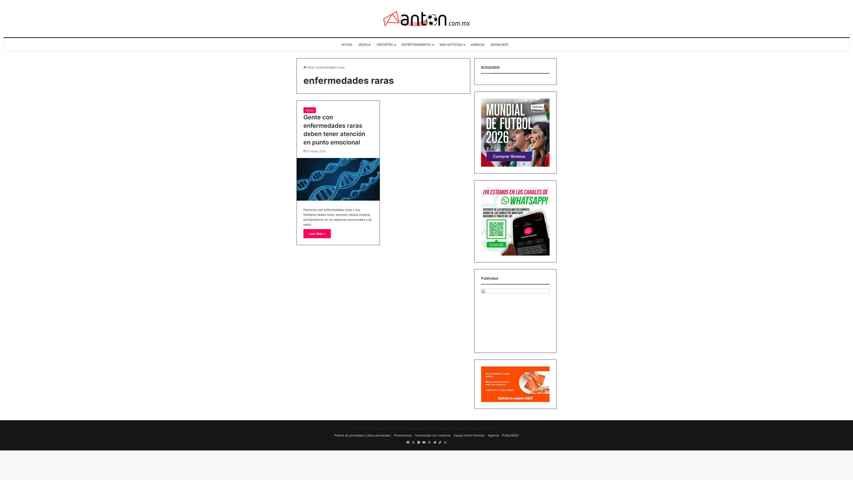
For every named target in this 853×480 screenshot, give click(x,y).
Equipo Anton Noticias (469, 435)
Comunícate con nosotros (433, 435)
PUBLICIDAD (510, 435)
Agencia (493, 435)
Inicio (310, 67)
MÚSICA (365, 44)
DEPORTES (385, 44)
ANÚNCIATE (499, 44)
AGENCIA (477, 44)
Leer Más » (317, 234)
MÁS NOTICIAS (451, 44)
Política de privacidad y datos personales (362, 435)
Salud (309, 110)
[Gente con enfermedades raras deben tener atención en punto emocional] (338, 179)
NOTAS (347, 44)
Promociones (403, 435)
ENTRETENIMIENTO (416, 44)
